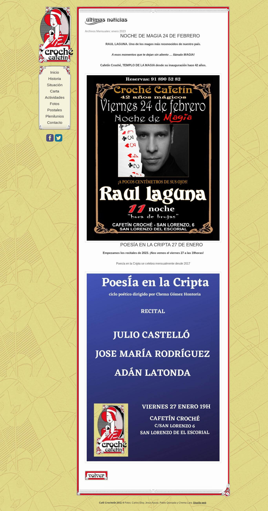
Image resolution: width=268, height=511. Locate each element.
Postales (54, 110)
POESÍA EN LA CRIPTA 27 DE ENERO (161, 244)
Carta (54, 91)
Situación (55, 85)
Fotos (54, 104)
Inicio (54, 72)
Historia (54, 79)
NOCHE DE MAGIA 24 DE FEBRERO (160, 35)
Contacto (54, 123)
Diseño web (199, 502)
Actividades (55, 97)
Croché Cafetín (56, 35)
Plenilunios (55, 116)
